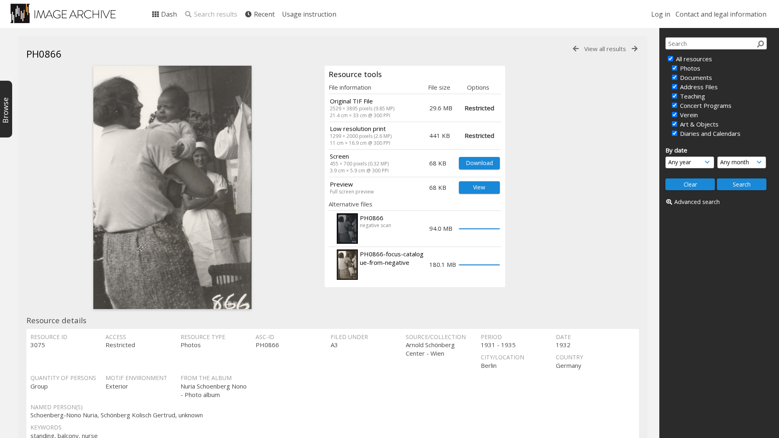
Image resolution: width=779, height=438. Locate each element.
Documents (695, 77)
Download (479, 163)
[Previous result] (575, 48)
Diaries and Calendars (709, 133)
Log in (660, 14)
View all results (605, 49)
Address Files (698, 87)
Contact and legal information (721, 14)
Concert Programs (705, 105)
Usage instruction (309, 14)
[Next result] (634, 48)
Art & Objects (698, 124)
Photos (689, 68)
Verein (688, 115)
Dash (168, 14)
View (479, 187)
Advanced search (697, 202)
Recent (263, 14)
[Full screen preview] (172, 187)
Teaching (691, 96)
